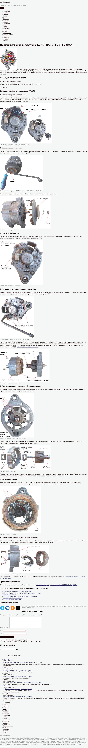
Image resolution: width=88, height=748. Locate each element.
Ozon (4, 17)
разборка (23, 607)
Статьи (5, 40)
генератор (83, 606)
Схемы (5, 36)
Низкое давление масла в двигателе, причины (18, 670)
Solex (5, 16)
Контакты (6, 37)
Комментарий (4, 627)
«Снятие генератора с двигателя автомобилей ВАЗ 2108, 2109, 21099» (56, 585)
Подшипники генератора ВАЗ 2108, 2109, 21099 (17, 591)
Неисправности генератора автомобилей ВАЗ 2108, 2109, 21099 (22, 593)
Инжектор (6, 19)
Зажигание (6, 28)
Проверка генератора (9, 594)
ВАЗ (78, 606)
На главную (6, 11)
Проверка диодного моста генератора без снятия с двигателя (21, 596)
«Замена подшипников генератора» (27, 347)
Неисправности (8, 34)
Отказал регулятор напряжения (12, 598)
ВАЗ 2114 (6, 22)
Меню (2, 8)
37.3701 (74, 606)
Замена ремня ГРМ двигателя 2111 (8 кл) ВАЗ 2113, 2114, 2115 (23, 662)
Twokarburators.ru (5, 2)
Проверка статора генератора (12, 599)
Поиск (5, 12)
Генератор (6, 30)
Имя (1, 630)
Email (1, 633)
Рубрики (6, 14)
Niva (4, 25)
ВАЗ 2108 (6, 20)
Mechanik (23, 606)
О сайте (5, 39)
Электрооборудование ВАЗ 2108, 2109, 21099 (58, 606)
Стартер (5, 31)
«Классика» (6, 23)
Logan (5, 26)
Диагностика (7, 33)
